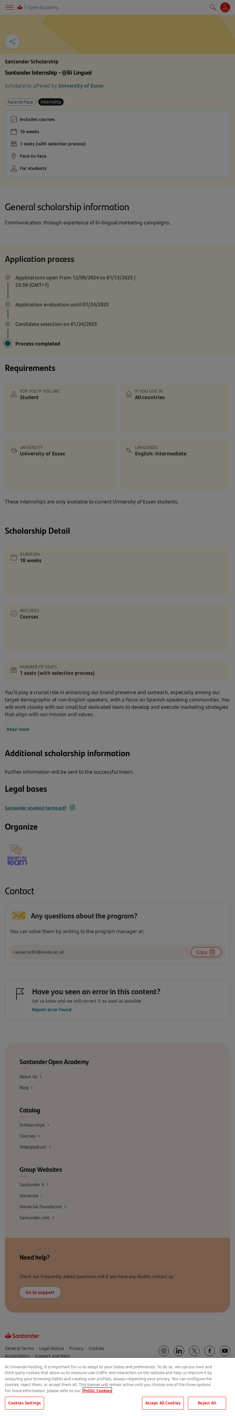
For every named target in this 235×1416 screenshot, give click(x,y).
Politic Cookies (97, 1390)
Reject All (207, 1403)
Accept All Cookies (163, 1403)
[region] (117, 1387)
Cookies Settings (24, 1403)
